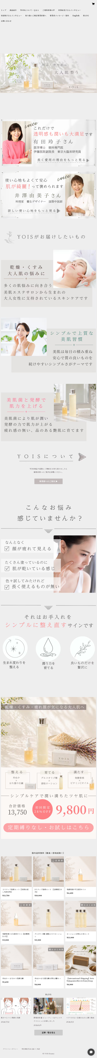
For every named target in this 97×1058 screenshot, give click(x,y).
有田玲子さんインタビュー (11, 16)
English (76, 16)
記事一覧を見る (48, 1032)
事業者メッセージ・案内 (59, 16)
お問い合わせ (6, 21)
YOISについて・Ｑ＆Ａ (29, 10)
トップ (3, 10)
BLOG (86, 16)
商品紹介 (13, 10)
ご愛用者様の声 (48, 10)
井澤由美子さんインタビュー (69, 10)
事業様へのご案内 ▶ (48, 481)
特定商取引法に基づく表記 (31, 1049)
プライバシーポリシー (10, 1049)
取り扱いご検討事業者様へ (35, 16)
